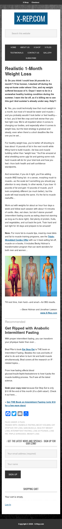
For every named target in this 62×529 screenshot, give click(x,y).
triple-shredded (17, 433)
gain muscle (29, 428)
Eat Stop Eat (28, 349)
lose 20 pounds (40, 430)
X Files (21, 422)
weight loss (33, 433)
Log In (8, 504)
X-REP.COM (31, 18)
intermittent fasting (21, 430)
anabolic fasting (26, 425)
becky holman (43, 425)
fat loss (18, 428)
